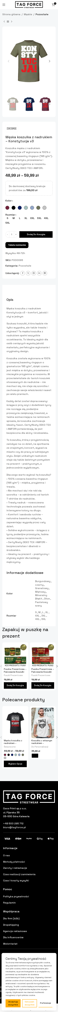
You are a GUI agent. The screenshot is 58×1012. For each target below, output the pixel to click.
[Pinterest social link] (33, 273)
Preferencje (45, 1003)
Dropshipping (11, 924)
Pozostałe (42, 14)
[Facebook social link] (22, 273)
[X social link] (28, 273)
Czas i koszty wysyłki (16, 880)
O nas (6, 855)
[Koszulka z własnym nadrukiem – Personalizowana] (42, 723)
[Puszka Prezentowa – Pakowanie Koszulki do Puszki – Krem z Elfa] (15, 655)
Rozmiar (10, 214)
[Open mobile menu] (4, 5)
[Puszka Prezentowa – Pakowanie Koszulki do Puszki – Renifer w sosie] (42, 655)
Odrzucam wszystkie (29, 1003)
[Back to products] (8, 21)
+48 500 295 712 (13, 823)
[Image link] (29, 796)
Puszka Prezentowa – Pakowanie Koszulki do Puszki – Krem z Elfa (15, 673)
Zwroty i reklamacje (15, 868)
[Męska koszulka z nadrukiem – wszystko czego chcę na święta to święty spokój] (15, 723)
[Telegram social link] (45, 273)
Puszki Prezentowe (13, 675)
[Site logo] (29, 4)
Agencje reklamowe (15, 931)
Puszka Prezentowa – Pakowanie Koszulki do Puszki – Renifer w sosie (42, 673)
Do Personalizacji (39, 746)
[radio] (7, 208)
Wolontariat (10, 943)
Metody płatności (14, 861)
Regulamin (9, 902)
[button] (8, 61)
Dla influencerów (13, 937)
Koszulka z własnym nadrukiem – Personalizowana (41, 743)
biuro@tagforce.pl (14, 827)
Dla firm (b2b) (11, 918)
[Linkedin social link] (39, 273)
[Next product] (11, 21)
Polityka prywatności (16, 896)
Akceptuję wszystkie (13, 1003)
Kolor (8, 200)
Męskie (28, 14)
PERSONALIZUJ (35, 756)
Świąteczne (10, 746)
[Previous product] (4, 21)
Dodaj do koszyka (36, 234)
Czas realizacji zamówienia (19, 874)
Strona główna (11, 14)
